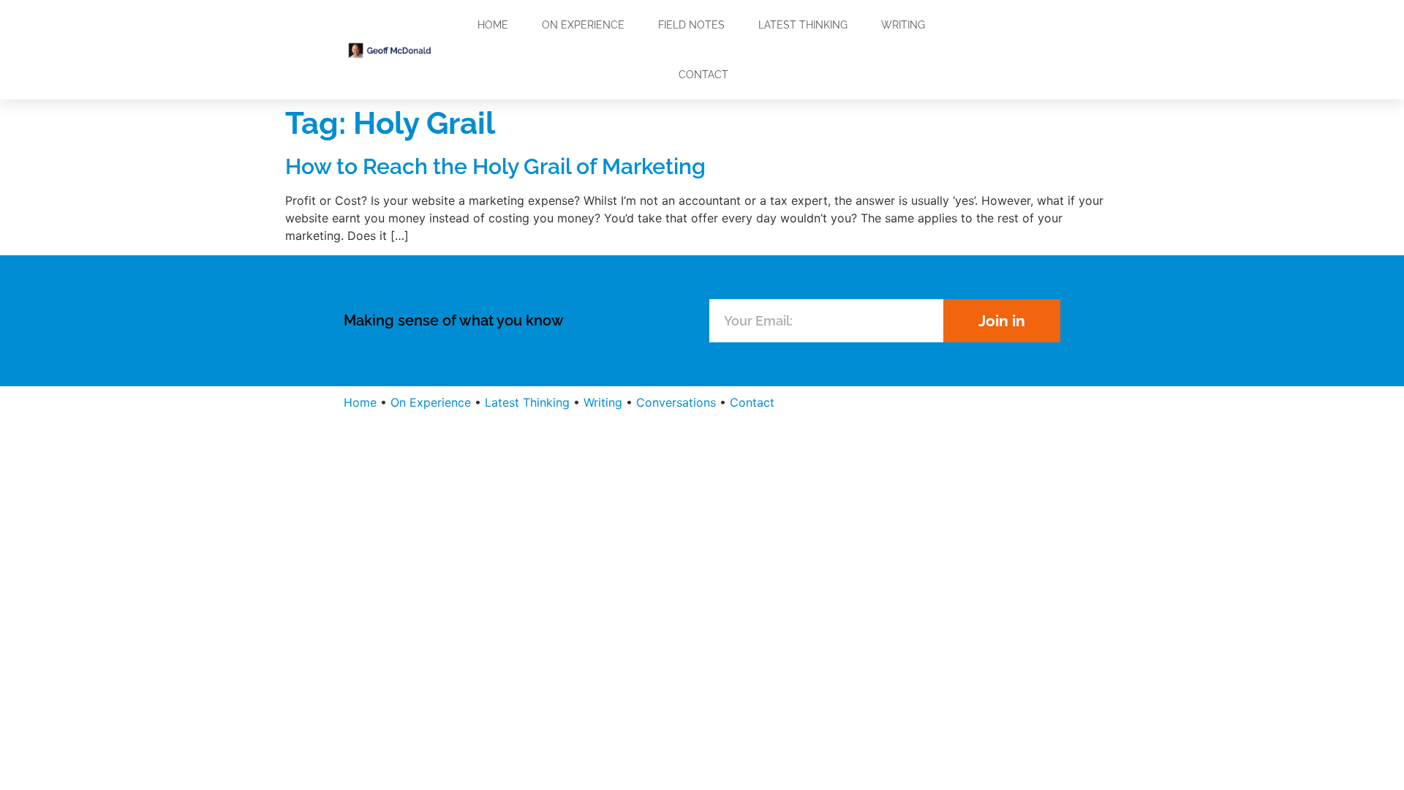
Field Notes (691, 25)
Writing (903, 25)
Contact (703, 74)
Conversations (676, 402)
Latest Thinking (803, 25)
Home (493, 25)
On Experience (583, 25)
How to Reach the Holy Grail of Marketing (495, 166)
